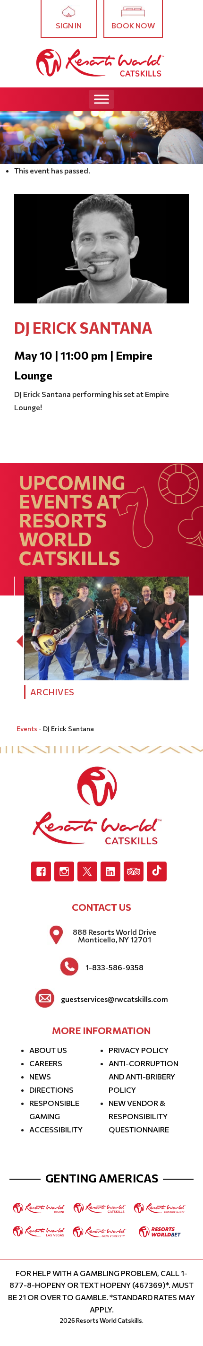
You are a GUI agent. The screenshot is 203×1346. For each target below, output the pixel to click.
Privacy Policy (139, 1049)
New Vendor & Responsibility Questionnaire (139, 1116)
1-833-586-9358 (114, 967)
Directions (51, 1089)
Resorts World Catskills (109, 1320)
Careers (45, 1063)
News (40, 1076)
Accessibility (56, 1129)
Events (27, 729)
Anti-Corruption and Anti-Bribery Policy (143, 1076)
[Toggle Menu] (101, 99)
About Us (48, 1049)
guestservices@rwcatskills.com (114, 999)
